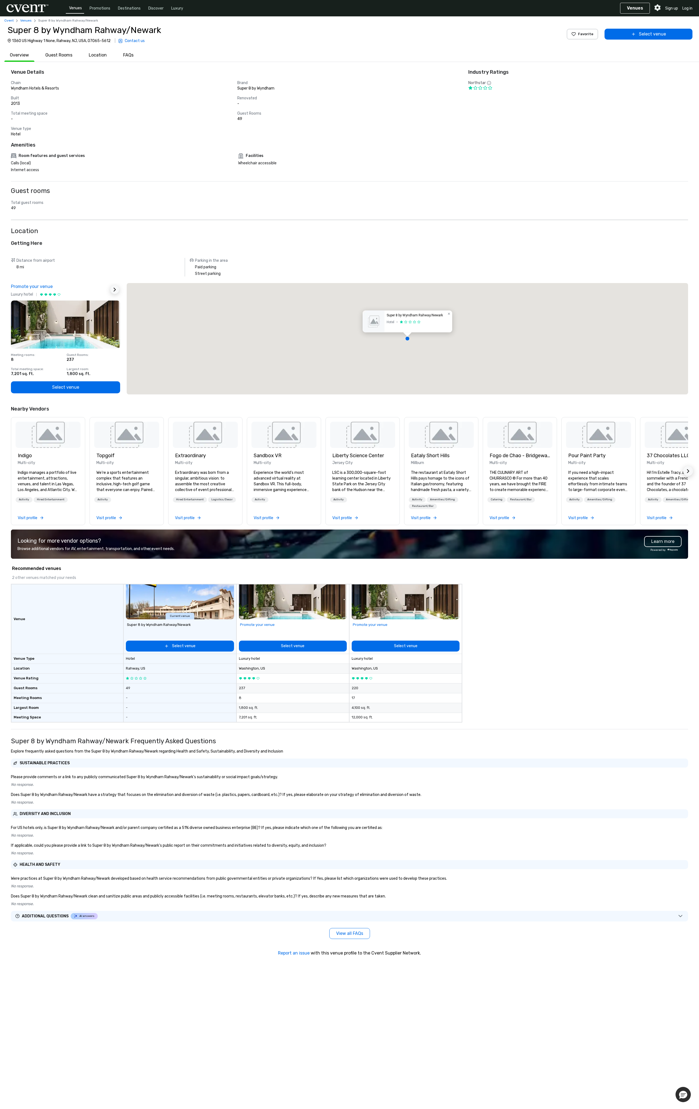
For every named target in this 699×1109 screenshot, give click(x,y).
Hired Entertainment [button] (50, 499)
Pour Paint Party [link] (587, 456)
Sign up (671, 8)
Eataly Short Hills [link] (430, 456)
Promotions (100, 8)
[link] (48, 435)
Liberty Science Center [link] (358, 456)
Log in (687, 8)
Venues (75, 8)
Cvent (9, 20)
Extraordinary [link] (190, 456)
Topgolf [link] (105, 456)
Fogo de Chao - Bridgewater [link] (520, 456)
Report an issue (294, 953)
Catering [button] (496, 499)
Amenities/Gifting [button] (442, 499)
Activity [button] (24, 499)
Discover (156, 8)
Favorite (585, 34)
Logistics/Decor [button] (222, 499)
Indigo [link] (25, 456)
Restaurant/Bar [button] (423, 506)
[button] (407, 338)
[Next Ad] (114, 289)
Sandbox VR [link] (268, 456)
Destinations (129, 8)
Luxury (177, 8)
